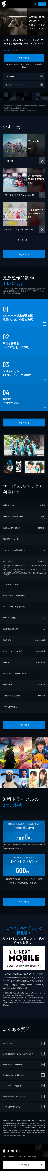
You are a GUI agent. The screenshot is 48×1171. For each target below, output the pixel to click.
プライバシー (21, 1156)
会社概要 (12, 1156)
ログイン (42, 4)
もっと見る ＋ (24, 239)
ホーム (5, 1156)
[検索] (35, 4)
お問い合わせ (32, 1156)
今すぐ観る (24, 57)
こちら (24, 67)
